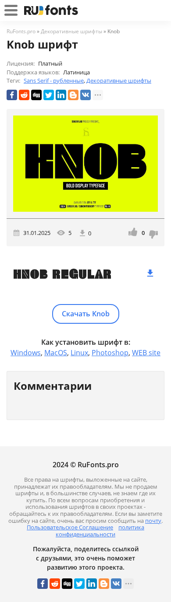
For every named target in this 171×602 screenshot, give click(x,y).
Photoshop (110, 352)
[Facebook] (12, 95)
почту (153, 521)
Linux (79, 352)
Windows (26, 352)
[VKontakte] (85, 95)
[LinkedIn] (61, 95)
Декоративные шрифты (118, 80)
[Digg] (36, 95)
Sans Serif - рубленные (54, 80)
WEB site (146, 352)
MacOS (55, 352)
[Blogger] (73, 95)
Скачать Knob (86, 313)
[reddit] (24, 95)
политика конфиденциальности (100, 530)
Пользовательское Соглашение (70, 527)
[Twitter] (48, 95)
